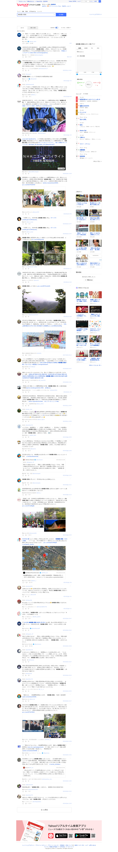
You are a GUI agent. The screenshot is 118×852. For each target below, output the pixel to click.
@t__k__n (41, 689)
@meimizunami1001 (33, 314)
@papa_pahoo (40, 403)
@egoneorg (46, 753)
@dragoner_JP (30, 462)
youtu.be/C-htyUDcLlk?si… (29, 139)
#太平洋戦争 (57, 374)
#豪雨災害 (37, 378)
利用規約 (62, 845)
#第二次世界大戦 (49, 374)
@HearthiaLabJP (36, 628)
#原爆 (30, 374)
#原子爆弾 (35, 374)
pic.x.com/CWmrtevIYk (45, 106)
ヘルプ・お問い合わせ (90, 845)
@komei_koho (32, 41)
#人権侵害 (45, 326)
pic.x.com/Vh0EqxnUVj (37, 239)
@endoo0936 (29, 586)
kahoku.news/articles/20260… (51, 183)
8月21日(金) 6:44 (68, 96)
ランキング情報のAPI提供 (50, 847)
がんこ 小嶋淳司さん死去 (94, 1)
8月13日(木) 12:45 (67, 803)
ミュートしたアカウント (95, 14)
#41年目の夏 (25, 539)
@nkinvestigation (39, 55)
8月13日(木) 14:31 (67, 754)
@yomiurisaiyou (42, 133)
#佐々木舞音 (58, 142)
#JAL (35, 326)
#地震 (65, 376)
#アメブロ (53, 217)
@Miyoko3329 (29, 784)
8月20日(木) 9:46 (68, 214)
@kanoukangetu (36, 473)
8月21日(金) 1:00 (68, 135)
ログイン (44, 6)
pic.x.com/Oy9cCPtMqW (50, 542)
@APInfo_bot (44, 572)
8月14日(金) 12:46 (67, 450)
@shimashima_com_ (47, 779)
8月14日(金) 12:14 (67, 494)
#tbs (57, 401)
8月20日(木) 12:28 (67, 173)
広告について (69, 845)
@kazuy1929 (36, 212)
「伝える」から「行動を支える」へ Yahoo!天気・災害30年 (33, 1)
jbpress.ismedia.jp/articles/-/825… (35, 388)
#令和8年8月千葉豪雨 (28, 378)
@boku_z (39, 492)
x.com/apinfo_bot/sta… (28, 544)
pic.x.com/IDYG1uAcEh (43, 286)
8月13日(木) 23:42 (67, 630)
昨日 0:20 (69, 56)
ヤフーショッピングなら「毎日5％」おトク (60, 6)
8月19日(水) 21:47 (67, 223)
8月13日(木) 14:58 (67, 741)
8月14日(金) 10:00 (67, 535)
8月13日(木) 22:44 (67, 675)
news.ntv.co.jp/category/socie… (36, 747)
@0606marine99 (30, 84)
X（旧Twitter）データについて (66, 847)
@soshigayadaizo (37, 801)
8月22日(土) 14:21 (67, 70)
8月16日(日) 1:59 (68, 392)
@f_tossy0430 (42, 380)
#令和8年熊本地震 (59, 376)
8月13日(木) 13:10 (67, 791)
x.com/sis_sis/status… (55, 764)
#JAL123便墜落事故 (39, 376)
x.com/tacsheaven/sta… (32, 456)
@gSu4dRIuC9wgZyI (33, 171)
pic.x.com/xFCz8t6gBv (28, 505)
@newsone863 (33, 533)
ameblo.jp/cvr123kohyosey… (30, 219)
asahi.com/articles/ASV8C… (30, 696)
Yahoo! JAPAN (72, 1)
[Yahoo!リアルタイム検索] (28, 4)
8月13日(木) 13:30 (67, 781)
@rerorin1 (36, 280)
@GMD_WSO (33, 435)
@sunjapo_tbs (33, 144)
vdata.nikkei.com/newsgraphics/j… (39, 52)
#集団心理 (39, 622)
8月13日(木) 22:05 (67, 691)
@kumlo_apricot (36, 616)
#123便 (26, 622)
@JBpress (48, 388)
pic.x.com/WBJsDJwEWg (55, 326)
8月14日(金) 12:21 (67, 484)
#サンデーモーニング (50, 401)
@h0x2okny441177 (43, 68)
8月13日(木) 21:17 (67, 701)
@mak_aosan (30, 222)
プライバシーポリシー (41, 845)
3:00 (70, 43)
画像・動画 (33, 27)
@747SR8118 (32, 366)
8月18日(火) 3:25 (68, 282)
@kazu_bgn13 (41, 419)
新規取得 (53, 4)
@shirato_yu (48, 739)
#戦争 (63, 374)
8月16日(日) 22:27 (67, 368)
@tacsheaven (39, 459)
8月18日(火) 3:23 (68, 316)
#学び (44, 622)
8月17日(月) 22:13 (67, 355)
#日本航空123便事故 (52, 362)
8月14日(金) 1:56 (68, 582)
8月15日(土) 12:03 (67, 421)
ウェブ (18, 11)
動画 (26, 11)
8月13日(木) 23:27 (67, 661)
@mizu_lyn (32, 699)
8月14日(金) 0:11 (68, 608)
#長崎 (43, 374)
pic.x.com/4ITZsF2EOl (28, 712)
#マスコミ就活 (31, 106)
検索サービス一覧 (79, 845)
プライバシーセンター (53, 845)
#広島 (39, 374)
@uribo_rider (29, 409)
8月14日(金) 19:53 (67, 437)
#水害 (41, 378)
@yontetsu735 (29, 425)
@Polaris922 (33, 79)
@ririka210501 (53, 390)
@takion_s (33, 94)
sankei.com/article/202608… (30, 750)
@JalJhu (39, 353)
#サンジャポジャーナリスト (46, 142)
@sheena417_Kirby (32, 266)
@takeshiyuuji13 (49, 144)
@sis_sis (31, 767)
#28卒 (37, 106)
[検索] (100, 1)
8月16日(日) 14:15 (67, 382)
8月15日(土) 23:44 (67, 405)
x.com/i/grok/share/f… (43, 364)
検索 (62, 14)
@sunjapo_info (41, 144)
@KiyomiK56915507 (33, 789)
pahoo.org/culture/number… (36, 401)
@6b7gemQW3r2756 (42, 606)
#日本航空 (39, 326)
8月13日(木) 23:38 (67, 646)
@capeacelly (29, 673)
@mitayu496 (29, 600)
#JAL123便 (43, 362)
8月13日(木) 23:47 (67, 618)
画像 (23, 11)
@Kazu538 (33, 594)
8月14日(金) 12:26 (67, 475)
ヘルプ (79, 1)
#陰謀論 (34, 364)
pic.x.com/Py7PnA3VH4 (28, 184)
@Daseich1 (33, 448)
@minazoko (31, 660)
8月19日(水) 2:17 (68, 268)
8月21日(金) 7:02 (68, 80)
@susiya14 (28, 74)
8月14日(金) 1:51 (68, 596)
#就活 (23, 106)
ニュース (39, 11)
